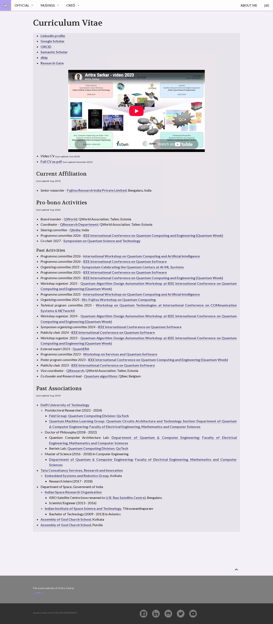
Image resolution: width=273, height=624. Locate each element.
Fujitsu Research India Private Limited (96, 190)
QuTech (122, 416)
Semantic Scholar (54, 52)
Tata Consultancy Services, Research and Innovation (82, 470)
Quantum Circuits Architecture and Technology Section (150, 421)
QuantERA (81, 349)
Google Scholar (53, 41)
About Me (249, 5)
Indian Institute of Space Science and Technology (83, 508)
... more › (38, 592)
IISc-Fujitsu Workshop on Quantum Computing (119, 300)
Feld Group (58, 416)
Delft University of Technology (65, 405)
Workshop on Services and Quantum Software (120, 354)
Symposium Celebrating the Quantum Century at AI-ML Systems (133, 267)
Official (22, 5)
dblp (44, 57)
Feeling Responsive (66, 613)
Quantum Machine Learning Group (77, 421)
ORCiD (46, 47)
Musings (48, 5)
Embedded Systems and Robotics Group (77, 476)
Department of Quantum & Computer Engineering (155, 437)
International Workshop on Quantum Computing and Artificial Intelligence (141, 256)
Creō (70, 5)
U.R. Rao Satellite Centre (125, 497)
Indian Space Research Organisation (73, 492)
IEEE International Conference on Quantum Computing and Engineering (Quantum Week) (153, 235)
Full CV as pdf (51, 161)
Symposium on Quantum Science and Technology (102, 241)
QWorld (70, 219)
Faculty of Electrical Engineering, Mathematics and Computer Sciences (144, 427)
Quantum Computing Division (91, 416)
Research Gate (52, 63)
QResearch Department (79, 224)
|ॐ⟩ (266, 5)
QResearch (75, 370)
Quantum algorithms (100, 376)
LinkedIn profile (53, 36)
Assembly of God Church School (66, 519)
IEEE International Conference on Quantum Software (125, 261)
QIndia (75, 230)
